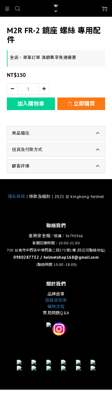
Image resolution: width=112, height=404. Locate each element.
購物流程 (56, 306)
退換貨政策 (56, 300)
